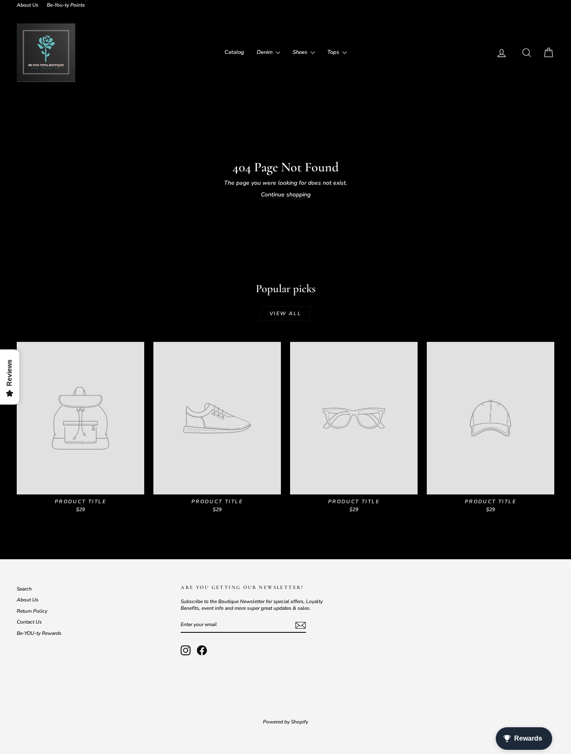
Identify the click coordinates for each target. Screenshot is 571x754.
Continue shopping (286, 195)
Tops (333, 52)
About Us (27, 5)
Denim (265, 52)
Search (24, 589)
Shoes (300, 52)
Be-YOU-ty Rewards (39, 633)
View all (285, 313)
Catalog (234, 52)
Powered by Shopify (285, 721)
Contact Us (29, 622)
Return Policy (32, 611)
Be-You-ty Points (66, 5)
